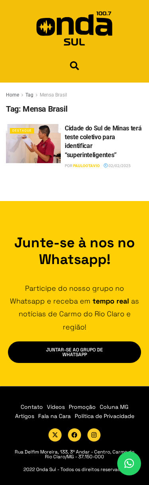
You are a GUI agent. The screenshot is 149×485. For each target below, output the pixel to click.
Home (12, 95)
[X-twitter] (55, 435)
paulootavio (86, 166)
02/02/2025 (119, 166)
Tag (29, 95)
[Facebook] (74, 435)
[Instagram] (94, 435)
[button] (74, 66)
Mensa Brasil (53, 95)
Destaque (22, 130)
